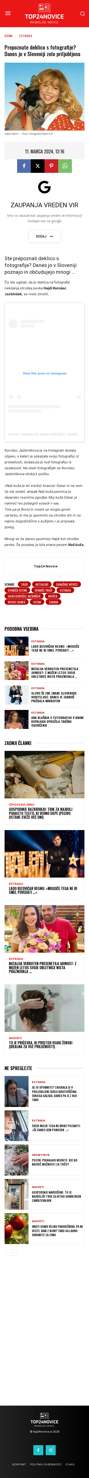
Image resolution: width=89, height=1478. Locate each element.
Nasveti (15, 1038)
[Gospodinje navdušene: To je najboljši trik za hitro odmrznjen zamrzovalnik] (17, 1194)
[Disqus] (44, 1333)
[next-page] (15, 1253)
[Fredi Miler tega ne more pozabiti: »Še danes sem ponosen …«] (17, 1125)
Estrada (25, 35)
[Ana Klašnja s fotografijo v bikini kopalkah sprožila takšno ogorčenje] (17, 719)
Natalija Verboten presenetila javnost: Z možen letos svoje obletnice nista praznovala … (54, 672)
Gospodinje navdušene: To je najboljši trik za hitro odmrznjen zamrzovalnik (56, 1196)
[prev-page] (7, 1253)
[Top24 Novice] (20, 566)
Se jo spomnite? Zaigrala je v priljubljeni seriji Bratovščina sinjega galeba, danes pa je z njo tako (54, 1093)
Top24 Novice (46, 566)
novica (52, 596)
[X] (37, 166)
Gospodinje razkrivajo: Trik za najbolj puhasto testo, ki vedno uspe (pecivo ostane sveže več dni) (40, 813)
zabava (53, 602)
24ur (24, 584)
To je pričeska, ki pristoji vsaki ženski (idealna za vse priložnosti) (40, 1045)
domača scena (17, 590)
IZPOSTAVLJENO (21, 804)
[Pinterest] (51, 166)
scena (37, 602)
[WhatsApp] (65, 166)
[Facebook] (24, 166)
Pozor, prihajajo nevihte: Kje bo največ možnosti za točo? (54, 1162)
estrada (65, 590)
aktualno (41, 584)
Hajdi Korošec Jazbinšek (24, 596)
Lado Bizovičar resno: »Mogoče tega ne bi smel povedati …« (55, 648)
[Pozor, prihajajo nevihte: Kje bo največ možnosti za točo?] (17, 1160)
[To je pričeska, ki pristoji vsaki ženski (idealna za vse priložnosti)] (44, 1008)
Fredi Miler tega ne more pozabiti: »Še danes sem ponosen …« (56, 1127)
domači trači (43, 590)
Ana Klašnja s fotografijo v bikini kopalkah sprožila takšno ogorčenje (57, 721)
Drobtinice (41, 1155)
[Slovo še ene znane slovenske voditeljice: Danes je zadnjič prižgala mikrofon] (17, 694)
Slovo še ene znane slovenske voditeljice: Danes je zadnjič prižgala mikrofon (54, 697)
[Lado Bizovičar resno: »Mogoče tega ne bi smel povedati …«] (17, 646)
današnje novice (67, 584)
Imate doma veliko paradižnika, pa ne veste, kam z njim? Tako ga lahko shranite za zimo (57, 1230)
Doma (9, 35)
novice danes (16, 602)
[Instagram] (51, 1450)
